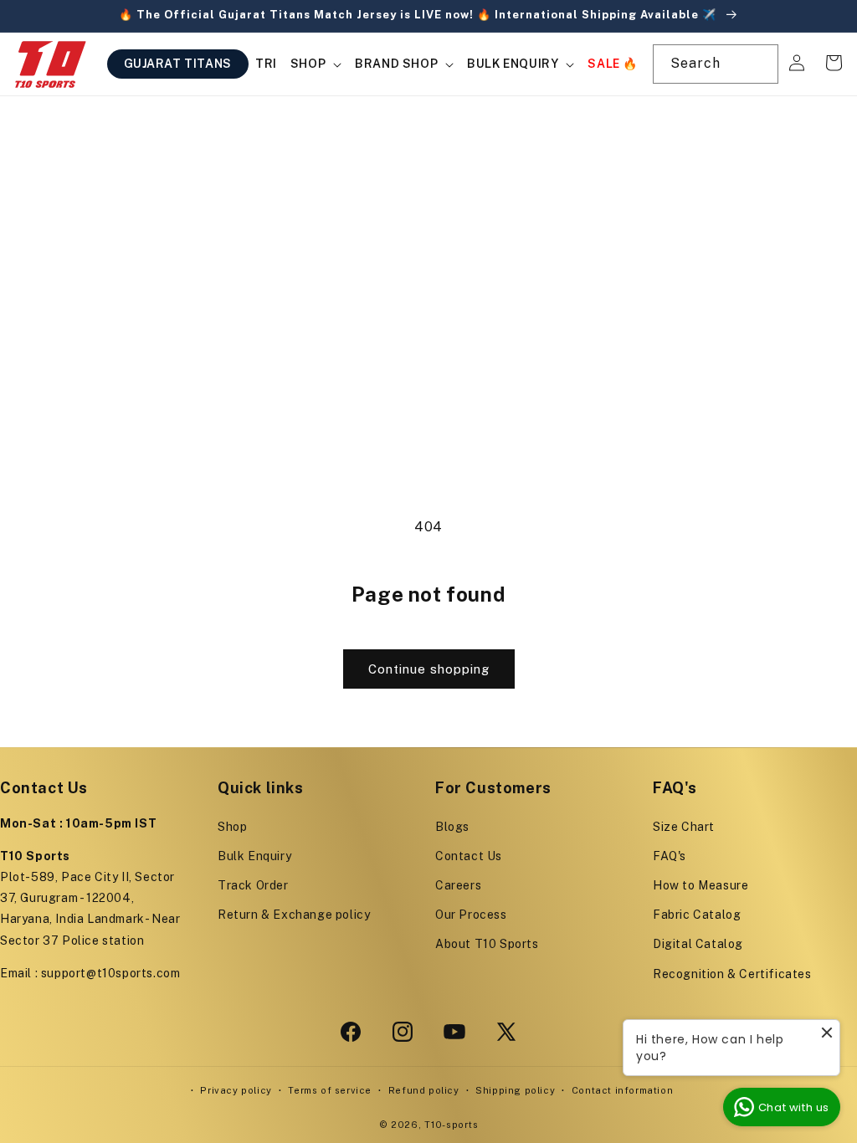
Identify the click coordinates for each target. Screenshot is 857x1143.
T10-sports (451, 1125)
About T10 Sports (487, 944)
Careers (458, 885)
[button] (316, 63)
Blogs (452, 826)
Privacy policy (235, 1090)
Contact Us (468, 856)
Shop (232, 826)
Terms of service (330, 1090)
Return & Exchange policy (294, 914)
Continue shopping (429, 669)
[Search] (759, 63)
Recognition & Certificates (732, 974)
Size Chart (684, 826)
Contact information (622, 1090)
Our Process (471, 914)
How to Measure (700, 885)
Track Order (253, 885)
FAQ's (669, 856)
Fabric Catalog (697, 914)
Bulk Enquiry (254, 856)
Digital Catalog (698, 944)
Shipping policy (515, 1090)
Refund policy (423, 1090)
